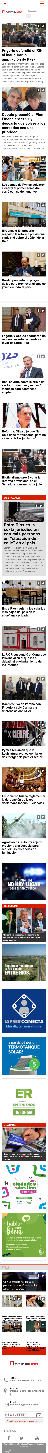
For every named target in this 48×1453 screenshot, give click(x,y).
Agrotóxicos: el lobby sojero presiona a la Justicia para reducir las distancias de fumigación (22, 847)
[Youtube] (37, 1437)
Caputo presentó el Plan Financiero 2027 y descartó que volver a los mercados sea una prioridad (24, 123)
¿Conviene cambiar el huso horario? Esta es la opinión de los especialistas (35, 1319)
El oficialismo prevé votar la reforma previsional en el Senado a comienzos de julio (22, 480)
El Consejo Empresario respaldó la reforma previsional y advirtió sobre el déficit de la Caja (23, 235)
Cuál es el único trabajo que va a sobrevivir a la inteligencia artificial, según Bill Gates (35, 1346)
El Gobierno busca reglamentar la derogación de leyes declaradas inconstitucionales (23, 799)
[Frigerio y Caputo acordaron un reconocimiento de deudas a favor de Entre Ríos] (24, 319)
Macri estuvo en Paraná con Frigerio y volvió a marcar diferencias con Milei (21, 707)
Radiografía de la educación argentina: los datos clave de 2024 (11, 1345)
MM (8, 1451)
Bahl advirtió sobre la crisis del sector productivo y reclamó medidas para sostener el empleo (23, 387)
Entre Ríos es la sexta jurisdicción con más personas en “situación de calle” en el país (22, 534)
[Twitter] (43, 26)
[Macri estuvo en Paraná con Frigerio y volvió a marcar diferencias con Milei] (24, 687)
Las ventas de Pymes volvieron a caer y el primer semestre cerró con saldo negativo (24, 188)
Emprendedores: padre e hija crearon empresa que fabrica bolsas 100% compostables (12, 1319)
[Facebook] (15, 1298)
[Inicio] (12, 10)
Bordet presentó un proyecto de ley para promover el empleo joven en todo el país (24, 283)
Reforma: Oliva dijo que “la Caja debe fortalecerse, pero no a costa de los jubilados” (24, 434)
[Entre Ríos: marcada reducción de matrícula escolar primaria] (24, 920)
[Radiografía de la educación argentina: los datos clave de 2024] (12, 1326)
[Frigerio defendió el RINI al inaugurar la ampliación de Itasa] (24, 35)
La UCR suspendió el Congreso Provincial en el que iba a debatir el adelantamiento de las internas (24, 659)
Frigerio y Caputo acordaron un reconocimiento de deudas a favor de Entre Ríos (24, 339)
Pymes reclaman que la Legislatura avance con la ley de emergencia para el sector (22, 753)
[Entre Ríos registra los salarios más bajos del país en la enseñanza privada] (24, 592)
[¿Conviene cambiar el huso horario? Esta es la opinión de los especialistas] (36, 1301)
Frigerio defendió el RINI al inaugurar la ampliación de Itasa (23, 55)
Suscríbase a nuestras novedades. (22, 1421)
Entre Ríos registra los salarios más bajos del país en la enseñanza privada (23, 611)
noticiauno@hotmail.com (24, 1404)
